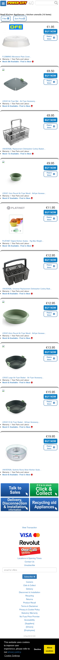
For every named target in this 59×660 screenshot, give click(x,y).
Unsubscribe (29, 565)
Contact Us (29, 561)
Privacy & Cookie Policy (29, 609)
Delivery (29, 588)
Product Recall (29, 602)
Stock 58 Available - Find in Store (16, 338)
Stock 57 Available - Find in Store (16, 198)
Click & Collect (29, 585)
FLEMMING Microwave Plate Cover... (16, 56)
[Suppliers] (29, 623)
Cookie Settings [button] (12, 656)
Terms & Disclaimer (29, 606)
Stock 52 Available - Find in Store (16, 382)
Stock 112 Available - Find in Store (16, 153)
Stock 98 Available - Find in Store (16, 293)
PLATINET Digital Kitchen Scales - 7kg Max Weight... (23, 241)
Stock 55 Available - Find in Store (16, 106)
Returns (29, 599)
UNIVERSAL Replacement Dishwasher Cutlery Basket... (24, 149)
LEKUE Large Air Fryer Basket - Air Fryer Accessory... (23, 377)
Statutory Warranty (29, 613)
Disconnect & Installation (29, 592)
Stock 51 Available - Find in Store (16, 427)
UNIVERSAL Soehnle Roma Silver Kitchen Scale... (21, 469)
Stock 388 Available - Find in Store (16, 61)
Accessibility (29, 619)
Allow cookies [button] (49, 649)
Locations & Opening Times (30, 558)
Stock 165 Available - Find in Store (16, 246)
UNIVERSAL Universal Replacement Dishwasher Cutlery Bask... (27, 288)
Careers (29, 582)
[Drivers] (29, 626)
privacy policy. (14, 652)
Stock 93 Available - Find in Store (16, 474)
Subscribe (28, 576)
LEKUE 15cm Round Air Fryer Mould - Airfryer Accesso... (24, 193)
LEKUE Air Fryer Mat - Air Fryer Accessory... (19, 101)
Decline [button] (37, 649)
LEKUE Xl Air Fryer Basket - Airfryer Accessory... (21, 422)
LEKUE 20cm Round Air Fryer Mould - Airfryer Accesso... (24, 333)
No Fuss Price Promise (30, 616)
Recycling (29, 595)
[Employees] (29, 630)
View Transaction (29, 527)
